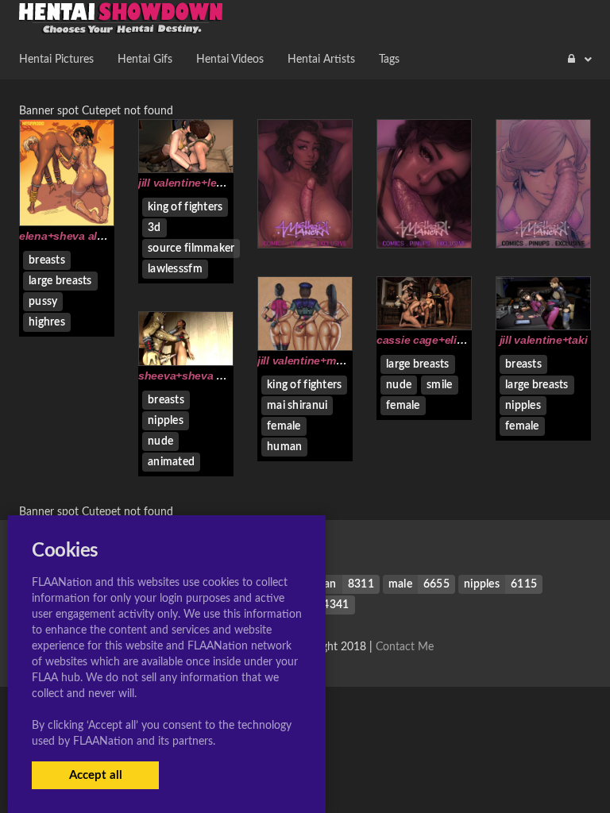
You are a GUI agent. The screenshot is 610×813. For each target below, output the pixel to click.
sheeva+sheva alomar (195, 375)
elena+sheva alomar (71, 235)
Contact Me (405, 647)
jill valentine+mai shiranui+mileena (347, 360)
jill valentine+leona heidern (208, 182)
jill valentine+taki (544, 339)
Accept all (95, 775)
